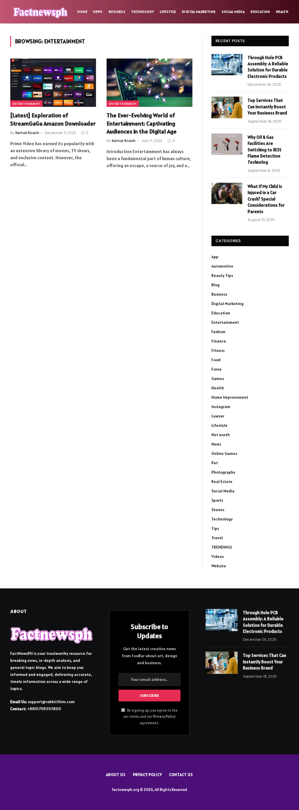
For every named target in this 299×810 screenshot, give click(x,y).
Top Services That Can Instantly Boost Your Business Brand (267, 106)
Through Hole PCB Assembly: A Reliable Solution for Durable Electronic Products (268, 67)
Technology (142, 11)
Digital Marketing (198, 11)
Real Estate (221, 481)
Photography (223, 472)
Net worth (220, 434)
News (97, 11)
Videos (217, 556)
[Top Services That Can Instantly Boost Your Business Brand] (226, 107)
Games (217, 378)
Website (218, 565)
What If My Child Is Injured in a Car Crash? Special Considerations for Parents (266, 199)
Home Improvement (229, 397)
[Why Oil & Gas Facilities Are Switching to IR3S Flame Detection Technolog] (226, 144)
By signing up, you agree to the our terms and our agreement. (150, 716)
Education (260, 11)
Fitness (218, 350)
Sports (217, 500)
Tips (215, 528)
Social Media (233, 11)
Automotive (222, 266)
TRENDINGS (221, 547)
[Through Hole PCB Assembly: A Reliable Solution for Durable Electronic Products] (226, 64)
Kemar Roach (27, 132)
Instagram (220, 406)
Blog (215, 284)
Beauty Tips (222, 275)
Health (282, 11)
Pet (214, 462)
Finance (218, 341)
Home (82, 11)
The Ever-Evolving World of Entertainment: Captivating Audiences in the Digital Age (142, 123)
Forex (216, 369)
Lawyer (217, 416)
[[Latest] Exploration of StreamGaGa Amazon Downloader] (53, 83)
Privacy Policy (164, 716)
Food (215, 359)
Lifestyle (168, 11)
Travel (217, 537)
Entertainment (26, 103)
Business (117, 11)
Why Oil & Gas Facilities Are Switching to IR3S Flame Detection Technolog (264, 149)
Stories (217, 509)
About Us (115, 774)
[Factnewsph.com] (40, 11)
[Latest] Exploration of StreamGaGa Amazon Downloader (53, 119)
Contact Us (181, 774)
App (214, 256)
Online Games (224, 453)
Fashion (218, 331)
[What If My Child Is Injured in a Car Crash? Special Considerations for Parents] (226, 193)
